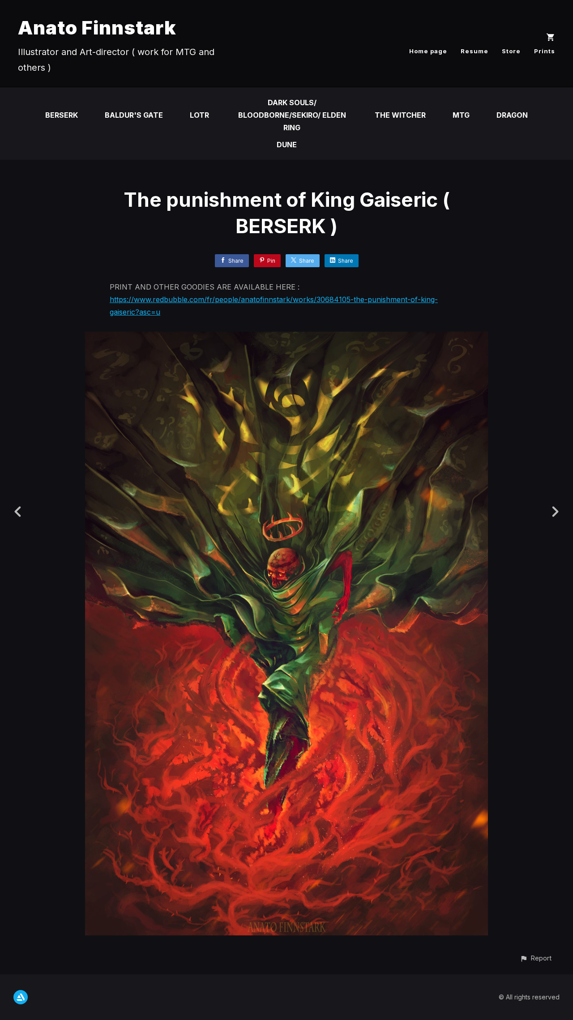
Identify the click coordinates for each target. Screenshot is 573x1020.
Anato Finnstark (97, 27)
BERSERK (61, 115)
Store (511, 51)
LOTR (199, 115)
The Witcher (400, 115)
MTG (461, 115)
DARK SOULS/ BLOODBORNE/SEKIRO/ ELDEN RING (292, 115)
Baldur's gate (134, 115)
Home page (428, 51)
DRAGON (512, 115)
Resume (474, 51)
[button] (535, 958)
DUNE (287, 144)
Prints (544, 51)
